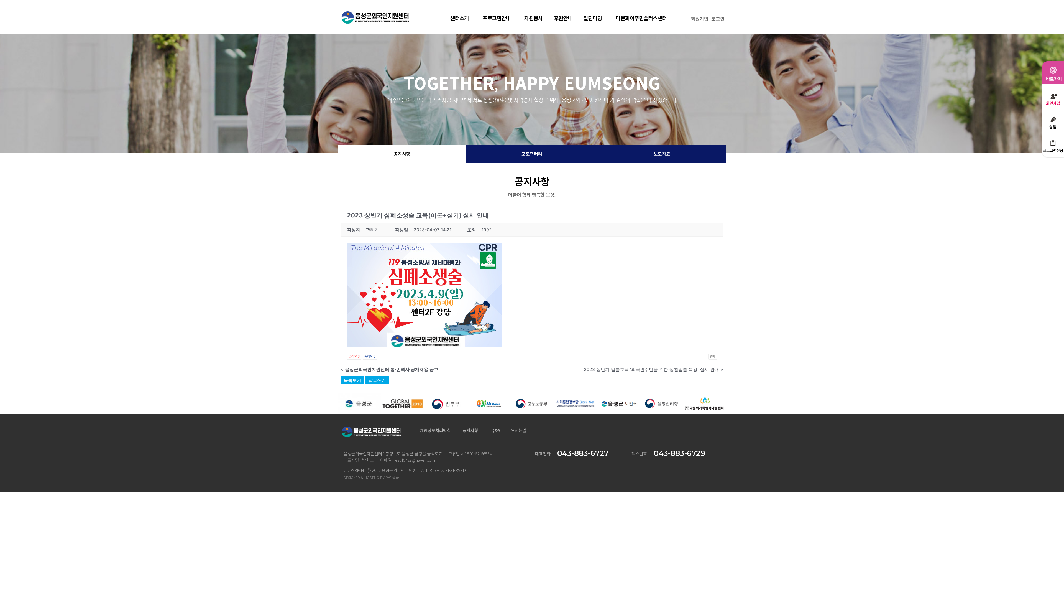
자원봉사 (533, 18)
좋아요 (354, 356)
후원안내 (563, 18)
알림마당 (593, 18)
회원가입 (700, 18)
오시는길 (518, 430)
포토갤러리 (531, 153)
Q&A (496, 430)
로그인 (718, 18)
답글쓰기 (377, 380)
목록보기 (352, 380)
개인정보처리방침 (435, 430)
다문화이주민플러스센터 (641, 18)
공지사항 (402, 153)
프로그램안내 (496, 18)
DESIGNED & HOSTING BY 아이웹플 (371, 477)
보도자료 (662, 153)
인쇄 (712, 356)
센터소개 (459, 18)
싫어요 (369, 356)
